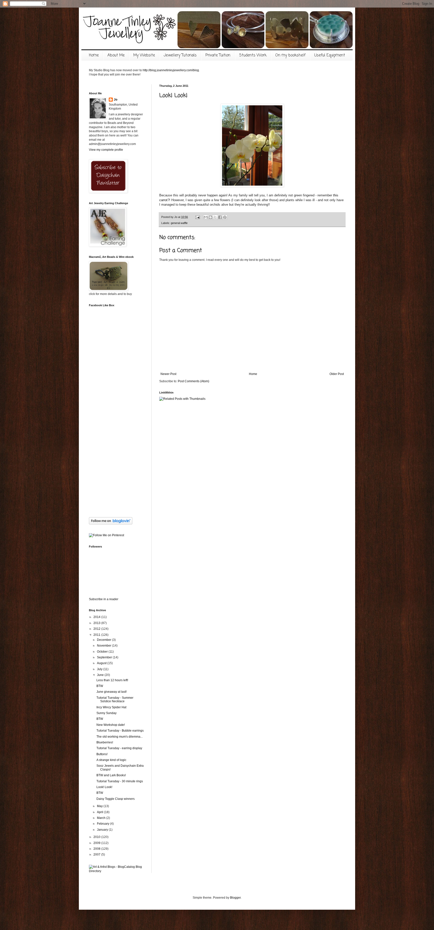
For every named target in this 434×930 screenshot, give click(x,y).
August (102, 663)
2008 (97, 848)
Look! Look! (104, 787)
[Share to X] (215, 217)
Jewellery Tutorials (180, 55)
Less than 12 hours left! (112, 680)
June (100, 675)
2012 (97, 629)
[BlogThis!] (210, 217)
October (102, 651)
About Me (116, 55)
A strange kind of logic (111, 760)
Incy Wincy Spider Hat (111, 707)
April (100, 812)
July (100, 669)
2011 (97, 635)
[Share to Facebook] (220, 217)
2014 (97, 617)
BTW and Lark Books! (111, 775)
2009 (97, 843)
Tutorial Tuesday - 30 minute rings (119, 781)
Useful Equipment (329, 55)
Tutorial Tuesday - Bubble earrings (120, 730)
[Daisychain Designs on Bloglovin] (110, 523)
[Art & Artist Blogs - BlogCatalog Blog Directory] (116, 871)
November (104, 645)
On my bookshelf (290, 55)
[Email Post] (197, 216)
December (104, 640)
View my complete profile (106, 149)
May (100, 806)
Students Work (252, 55)
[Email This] (205, 217)
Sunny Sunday (106, 713)
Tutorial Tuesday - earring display (119, 748)
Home (94, 55)
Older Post (337, 374)
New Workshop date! (110, 725)
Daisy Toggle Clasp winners (115, 799)
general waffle (179, 222)
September (105, 657)
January (103, 829)
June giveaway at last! (111, 691)
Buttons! (101, 754)
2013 (97, 623)
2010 (97, 837)
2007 (97, 854)
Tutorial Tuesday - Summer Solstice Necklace (114, 699)
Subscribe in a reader (103, 599)
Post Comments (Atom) (193, 381)
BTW (99, 686)
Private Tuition (217, 55)
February (103, 823)
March (101, 818)
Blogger (235, 897)
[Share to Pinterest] (224, 217)
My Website (144, 55)
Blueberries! (104, 742)
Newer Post (168, 374)
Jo (115, 99)
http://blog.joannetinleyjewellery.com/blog (171, 70)
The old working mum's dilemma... (119, 736)
